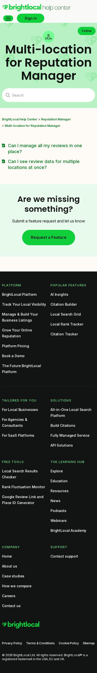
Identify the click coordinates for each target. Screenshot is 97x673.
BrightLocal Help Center (19, 119)
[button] (8, 18)
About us (9, 566)
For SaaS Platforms (18, 435)
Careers (8, 596)
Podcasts (58, 511)
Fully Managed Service (70, 435)
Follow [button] (87, 31)
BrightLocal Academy (68, 530)
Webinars (58, 520)
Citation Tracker (64, 334)
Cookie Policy (69, 643)
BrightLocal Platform (19, 294)
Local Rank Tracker (66, 324)
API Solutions (61, 445)
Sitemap (89, 643)
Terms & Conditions (40, 643)
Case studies (13, 576)
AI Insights (59, 294)
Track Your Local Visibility (24, 304)
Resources (59, 491)
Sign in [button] (31, 18)
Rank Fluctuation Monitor (23, 487)
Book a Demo (13, 356)
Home (7, 556)
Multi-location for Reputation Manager (32, 126)
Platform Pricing (15, 346)
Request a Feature (48, 237)
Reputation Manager (56, 119)
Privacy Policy (12, 643)
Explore (56, 471)
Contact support (64, 556)
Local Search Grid (65, 314)
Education (59, 481)
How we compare (17, 586)
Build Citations (62, 425)
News (55, 501)
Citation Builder (63, 304)
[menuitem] (36, 10)
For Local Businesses (20, 409)
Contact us (11, 606)
